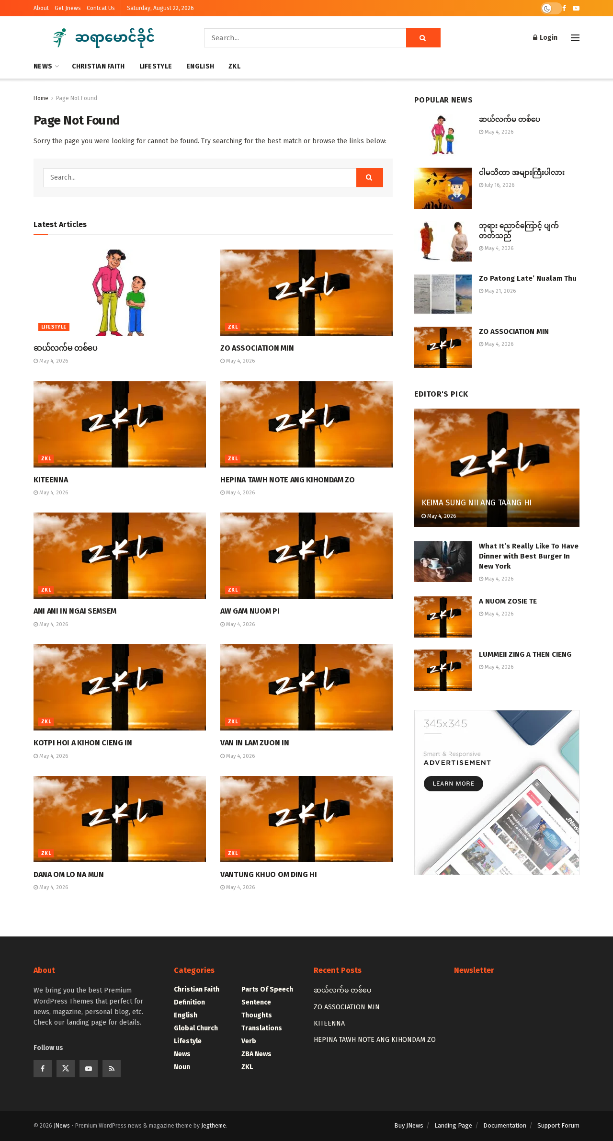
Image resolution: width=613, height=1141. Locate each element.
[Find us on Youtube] (576, 8)
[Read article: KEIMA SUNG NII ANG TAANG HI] (496, 468)
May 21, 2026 (499, 291)
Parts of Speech (267, 989)
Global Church (196, 1028)
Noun (182, 1067)
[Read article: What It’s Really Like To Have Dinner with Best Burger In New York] (443, 561)
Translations (261, 1028)
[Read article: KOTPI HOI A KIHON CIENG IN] (120, 687)
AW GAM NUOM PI (250, 611)
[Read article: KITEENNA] (120, 424)
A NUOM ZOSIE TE (508, 601)
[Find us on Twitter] (66, 1068)
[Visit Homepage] (105, 38)
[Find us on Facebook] (564, 8)
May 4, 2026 (53, 361)
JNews (62, 1125)
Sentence (256, 1002)
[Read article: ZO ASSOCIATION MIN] (306, 293)
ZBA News (256, 1054)
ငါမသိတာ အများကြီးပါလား (522, 172)
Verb (248, 1041)
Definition (189, 1002)
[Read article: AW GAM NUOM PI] (306, 556)
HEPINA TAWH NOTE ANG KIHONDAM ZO (287, 479)
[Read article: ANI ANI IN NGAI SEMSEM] (120, 556)
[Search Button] (423, 37)
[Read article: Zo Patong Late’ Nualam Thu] (443, 294)
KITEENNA (51, 479)
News (43, 66)
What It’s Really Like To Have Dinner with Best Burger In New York (529, 556)
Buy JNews (408, 1125)
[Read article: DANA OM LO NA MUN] (120, 819)
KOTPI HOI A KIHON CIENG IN (83, 742)
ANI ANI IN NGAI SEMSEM (75, 611)
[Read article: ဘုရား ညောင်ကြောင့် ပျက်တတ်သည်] (443, 241)
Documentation (504, 1125)
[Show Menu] (575, 37)
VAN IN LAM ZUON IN (254, 742)
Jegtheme (213, 1125)
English (200, 66)
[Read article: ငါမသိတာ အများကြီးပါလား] (443, 188)
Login (547, 38)
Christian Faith (98, 66)
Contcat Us (101, 8)
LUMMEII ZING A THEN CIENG (525, 654)
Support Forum (558, 1125)
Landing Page (453, 1125)
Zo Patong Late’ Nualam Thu (528, 278)
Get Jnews (68, 8)
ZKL (234, 66)
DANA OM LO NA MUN (69, 874)
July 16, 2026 (498, 185)
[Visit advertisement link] (496, 792)
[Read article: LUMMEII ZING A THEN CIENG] (443, 670)
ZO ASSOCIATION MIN (257, 348)
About (41, 8)
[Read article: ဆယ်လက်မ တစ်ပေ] (120, 293)
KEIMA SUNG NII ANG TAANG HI (476, 503)
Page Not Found (76, 98)
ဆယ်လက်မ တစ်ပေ (66, 348)
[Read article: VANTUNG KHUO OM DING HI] (306, 819)
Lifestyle (155, 66)
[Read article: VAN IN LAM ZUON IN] (306, 687)
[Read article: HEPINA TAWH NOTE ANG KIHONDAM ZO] (306, 424)
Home (41, 98)
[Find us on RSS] (111, 1068)
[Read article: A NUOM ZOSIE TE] (443, 617)
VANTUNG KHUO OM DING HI (268, 874)
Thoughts (256, 1015)
